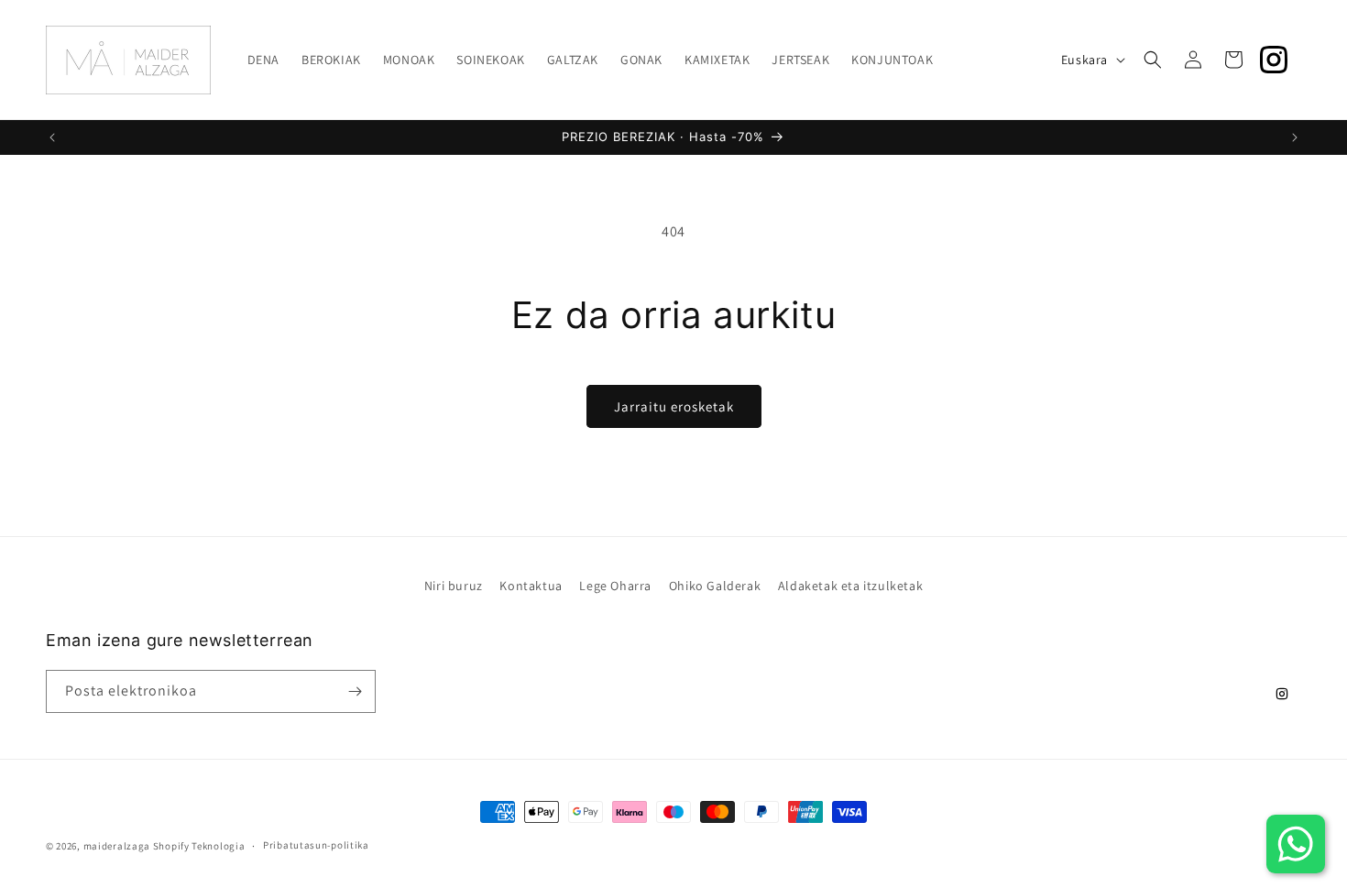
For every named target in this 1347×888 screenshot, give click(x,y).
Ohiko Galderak (715, 585)
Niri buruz (453, 585)
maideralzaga (116, 845)
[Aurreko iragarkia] (52, 137)
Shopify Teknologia (199, 845)
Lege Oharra (615, 585)
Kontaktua (530, 585)
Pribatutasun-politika (316, 845)
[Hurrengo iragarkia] (1295, 137)
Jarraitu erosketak (674, 406)
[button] (1153, 59)
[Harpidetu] (354, 691)
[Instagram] (1274, 59)
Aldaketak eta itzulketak (850, 585)
